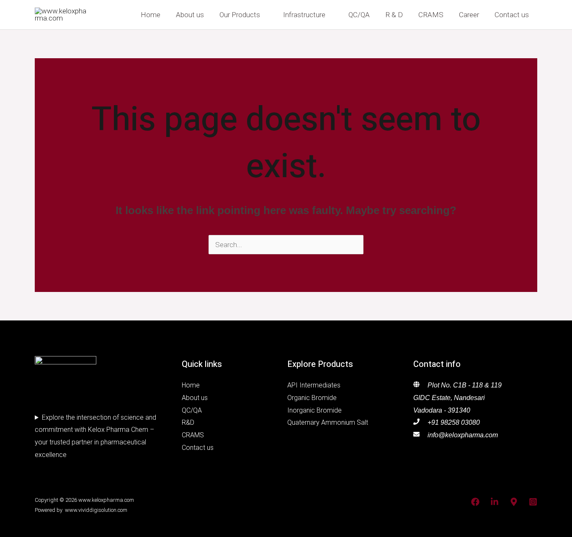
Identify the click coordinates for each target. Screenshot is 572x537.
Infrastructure (304, 14)
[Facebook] (475, 502)
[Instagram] (533, 502)
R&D (188, 422)
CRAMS (430, 14)
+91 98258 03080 (454, 422)
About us (190, 14)
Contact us (512, 14)
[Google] (514, 502)
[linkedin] (494, 502)
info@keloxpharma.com (463, 435)
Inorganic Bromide (314, 410)
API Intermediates (313, 385)
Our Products (239, 14)
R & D (394, 14)
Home (150, 14)
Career (469, 14)
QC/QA (359, 14)
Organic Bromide (312, 398)
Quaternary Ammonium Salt (327, 422)
